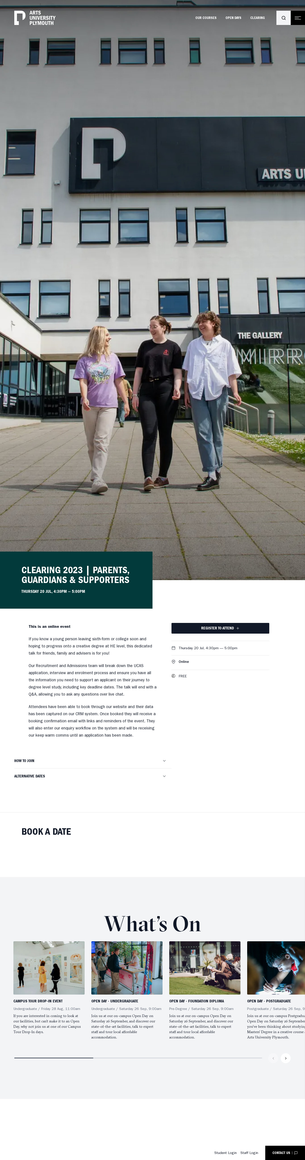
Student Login (225, 1153)
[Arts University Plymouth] (35, 18)
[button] (92, 761)
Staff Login (249, 1153)
